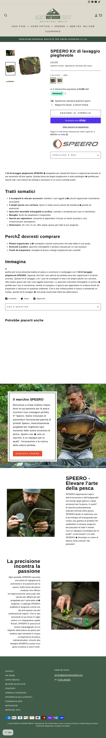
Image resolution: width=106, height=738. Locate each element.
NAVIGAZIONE (11, 706)
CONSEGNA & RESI (13, 701)
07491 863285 (64, 680)
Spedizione (70, 66)
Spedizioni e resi (64, 155)
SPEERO (60, 26)
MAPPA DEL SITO (12, 710)
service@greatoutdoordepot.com (68, 675)
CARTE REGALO (12, 680)
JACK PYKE (19, 26)
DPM (53, 80)
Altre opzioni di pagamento (76, 127)
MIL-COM (89, 26)
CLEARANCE (53, 31)
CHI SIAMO (10, 675)
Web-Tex (75, 26)
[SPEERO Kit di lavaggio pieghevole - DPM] (7, 373)
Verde (59, 80)
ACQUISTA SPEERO (27, 454)
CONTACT (9, 671)
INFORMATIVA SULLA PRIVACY (18, 697)
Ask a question (17, 307)
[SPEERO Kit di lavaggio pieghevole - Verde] (10, 373)
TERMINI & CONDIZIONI (15, 693)
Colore (58, 75)
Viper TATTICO (41, 26)
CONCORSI (10, 688)
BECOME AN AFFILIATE (15, 684)
